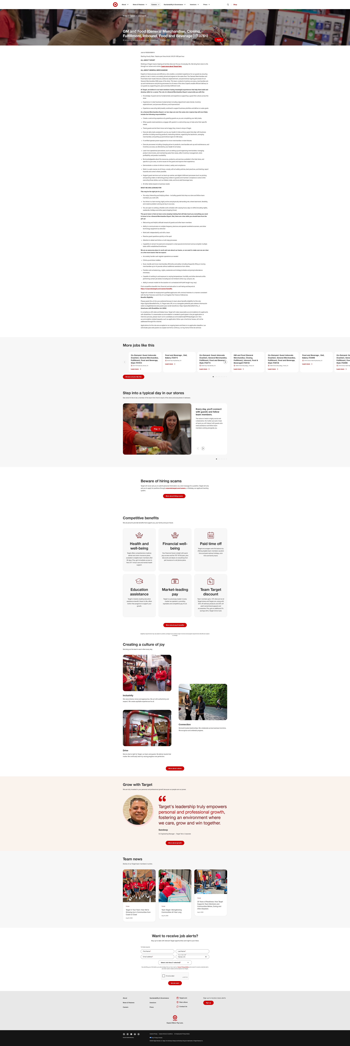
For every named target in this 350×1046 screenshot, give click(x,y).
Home (125, 16)
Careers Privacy (153, 1034)
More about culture (175, 768)
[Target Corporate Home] (115, 4)
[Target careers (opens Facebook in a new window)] (128, 1034)
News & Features (138, 4)
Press (205, 4)
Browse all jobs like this (134, 377)
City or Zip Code (182, 954)
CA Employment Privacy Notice (182, 1034)
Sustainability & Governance (173, 4)
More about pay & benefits (175, 625)
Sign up (208, 1003)
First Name (147, 951)
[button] (225, 362)
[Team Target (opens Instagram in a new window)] (131, 1034)
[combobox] (192, 957)
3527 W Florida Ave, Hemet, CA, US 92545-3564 (137, 40)
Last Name (182, 951)
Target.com (183, 998)
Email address (148, 957)
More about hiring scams (174, 496)
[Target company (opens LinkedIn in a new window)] (135, 1034)
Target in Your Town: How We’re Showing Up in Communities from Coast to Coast (138, 912)
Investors (193, 4)
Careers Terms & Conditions (166, 1034)
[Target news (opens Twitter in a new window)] (124, 1034)
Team (127, 906)
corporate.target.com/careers (175, 488)
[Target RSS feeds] (138, 1034)
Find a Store (183, 1002)
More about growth (175, 843)
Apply (219, 40)
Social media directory (128, 1037)
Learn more (135, 369)
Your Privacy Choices (157, 1037)
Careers (154, 4)
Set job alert (175, 983)
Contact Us (183, 1006)
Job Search (142, 16)
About (124, 4)
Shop (235, 4)
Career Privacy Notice (183, 967)
